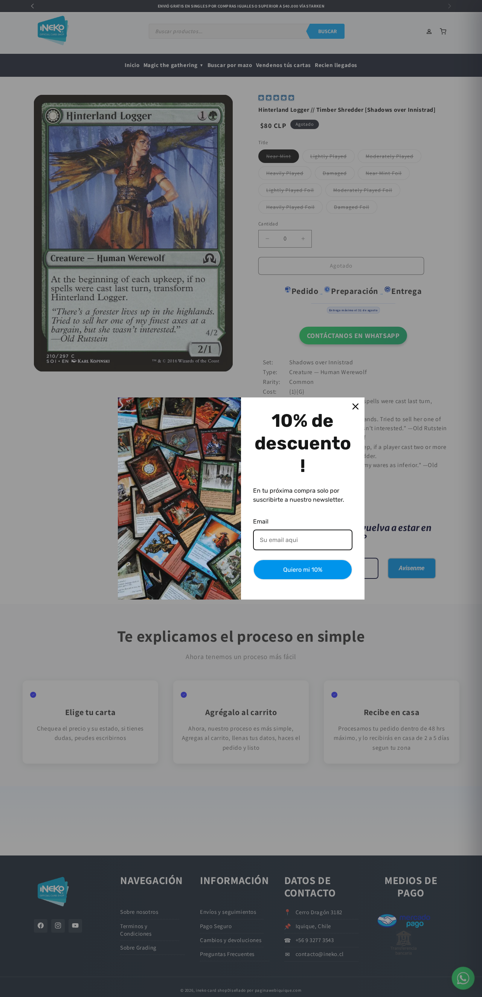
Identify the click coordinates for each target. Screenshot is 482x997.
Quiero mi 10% (302, 569)
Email (260, 521)
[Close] (355, 406)
